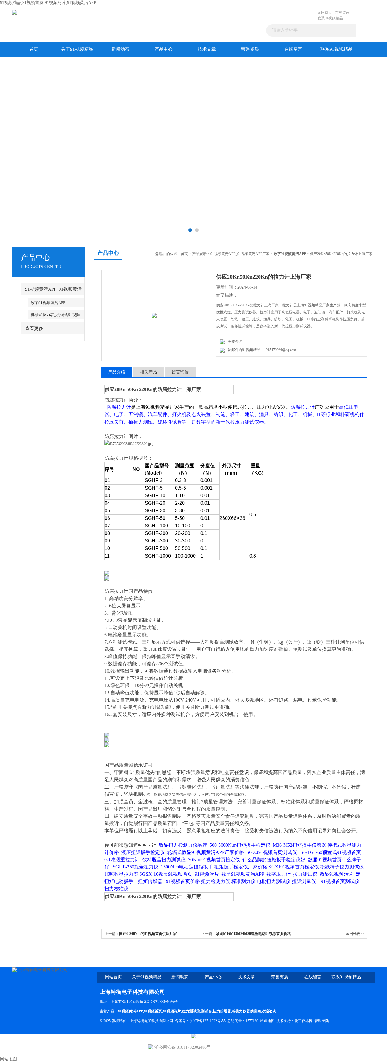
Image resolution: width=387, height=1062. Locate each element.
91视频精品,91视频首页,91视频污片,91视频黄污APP (48, 2)
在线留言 (342, 13)
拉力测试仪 (191, 1011)
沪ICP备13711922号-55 (208, 1021)
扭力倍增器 (222, 1011)
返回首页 (324, 13)
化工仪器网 (303, 1021)
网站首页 (113, 977)
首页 (33, 49)
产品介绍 (116, 372)
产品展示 (199, 254)
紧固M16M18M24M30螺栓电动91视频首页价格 (253, 934)
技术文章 (207, 49)
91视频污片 (172, 1011)
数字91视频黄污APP (48, 302)
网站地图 (8, 1059)
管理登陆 (321, 1021)
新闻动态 (120, 49)
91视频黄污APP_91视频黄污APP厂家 (240, 254)
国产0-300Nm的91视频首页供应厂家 (148, 934)
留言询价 (180, 372)
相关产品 (148, 372)
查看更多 (34, 328)
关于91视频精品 (77, 49)
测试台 (206, 1011)
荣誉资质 (250, 49)
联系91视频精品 (330, 18)
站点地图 (267, 1021)
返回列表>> (355, 934)
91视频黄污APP (130, 1011)
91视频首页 (153, 1011)
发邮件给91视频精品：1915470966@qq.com (261, 350)
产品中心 (163, 49)
